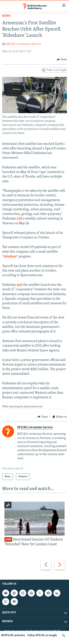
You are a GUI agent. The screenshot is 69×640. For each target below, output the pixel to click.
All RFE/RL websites (13, 635)
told (19, 218)
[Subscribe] (14, 601)
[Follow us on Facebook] (48, 593)
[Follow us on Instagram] (22, 593)
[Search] (63, 635)
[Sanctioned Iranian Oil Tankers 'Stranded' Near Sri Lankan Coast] (34, 519)
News (6, 16)
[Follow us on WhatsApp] (5, 601)
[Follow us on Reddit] (14, 593)
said (19, 285)
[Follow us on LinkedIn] (56, 593)
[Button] (62, 59)
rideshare (10, 256)
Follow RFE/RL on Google (42, 635)
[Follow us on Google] (31, 593)
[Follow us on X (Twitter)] (39, 593)
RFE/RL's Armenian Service (23, 44)
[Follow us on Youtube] (5, 593)
